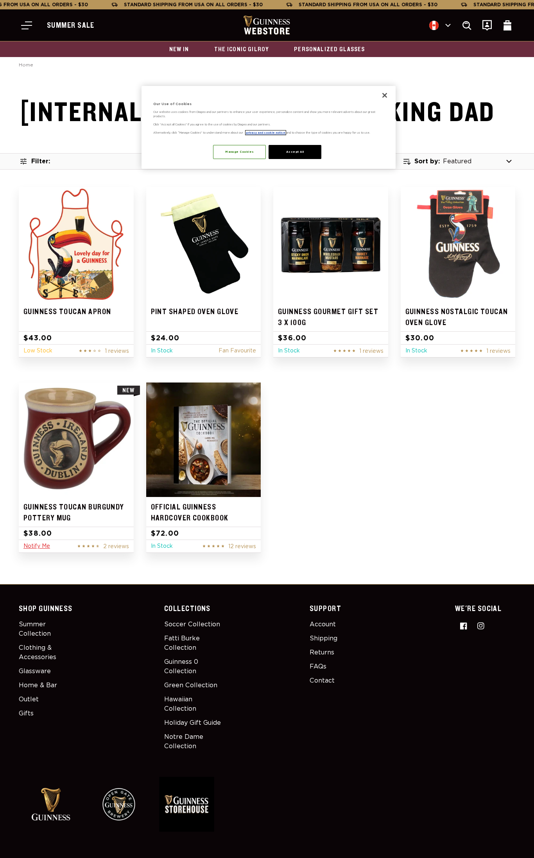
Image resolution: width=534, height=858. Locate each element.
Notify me (36, 546)
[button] (26, 25)
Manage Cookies (239, 152)
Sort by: (427, 161)
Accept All (295, 152)
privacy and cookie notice (265, 132)
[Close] (384, 95)
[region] (269, 127)
